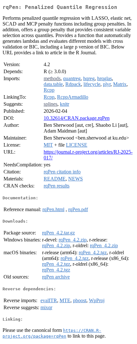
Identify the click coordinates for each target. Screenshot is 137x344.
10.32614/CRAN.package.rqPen (77, 118)
